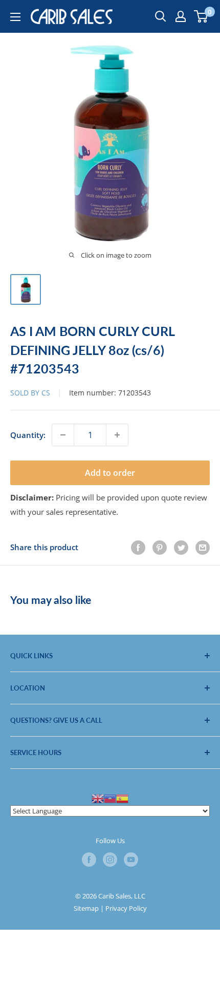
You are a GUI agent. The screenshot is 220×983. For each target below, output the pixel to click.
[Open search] (160, 16)
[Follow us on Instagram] (110, 859)
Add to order (110, 472)
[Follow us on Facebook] (89, 859)
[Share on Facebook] (138, 547)
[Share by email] (202, 547)
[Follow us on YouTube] (131, 859)
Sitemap (86, 908)
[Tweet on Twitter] (181, 547)
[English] (98, 797)
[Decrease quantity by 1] (63, 435)
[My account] (180, 16)
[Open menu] (15, 17)
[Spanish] (122, 797)
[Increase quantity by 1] (117, 435)
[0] (201, 16)
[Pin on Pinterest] (159, 547)
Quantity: (28, 435)
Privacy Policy (126, 908)
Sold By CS (31, 393)
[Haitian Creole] (110, 797)
